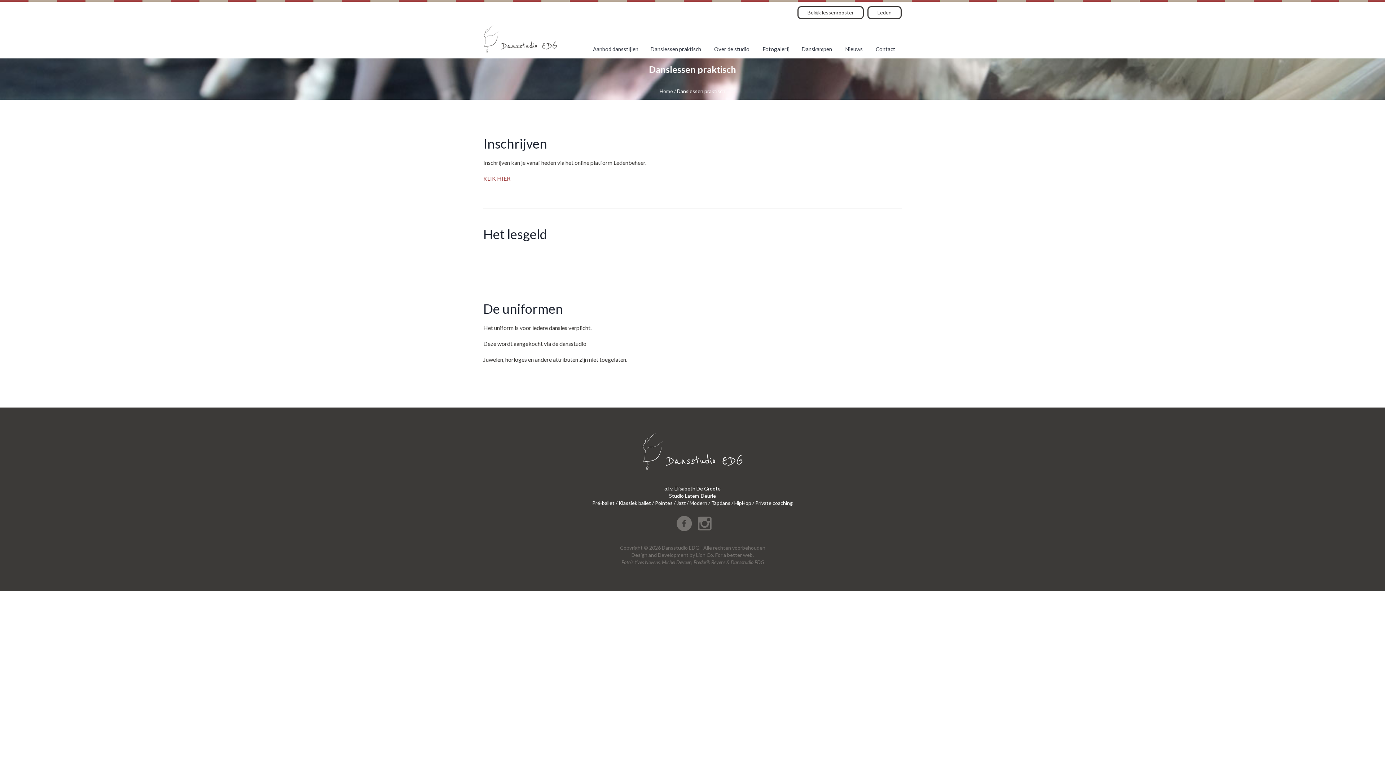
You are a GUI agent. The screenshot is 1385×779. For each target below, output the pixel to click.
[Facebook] (684, 524)
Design (639, 555)
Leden (885, 12)
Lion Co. (705, 555)
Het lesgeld (515, 234)
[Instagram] (705, 524)
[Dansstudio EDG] (520, 39)
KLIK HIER (496, 178)
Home (666, 91)
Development (673, 555)
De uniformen (523, 309)
